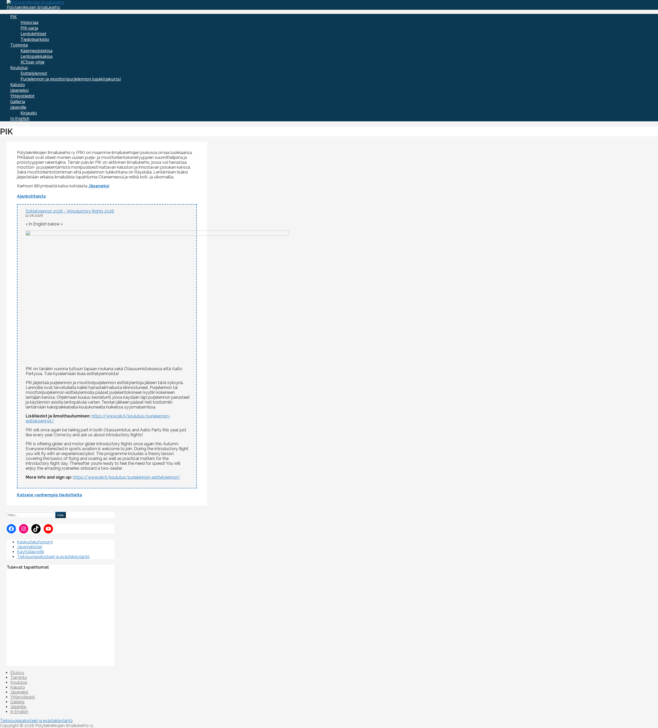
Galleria (17, 101)
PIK (13, 17)
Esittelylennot (34, 73)
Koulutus (19, 67)
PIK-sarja (29, 28)
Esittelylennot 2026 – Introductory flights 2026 (70, 211)
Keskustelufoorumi (35, 542)
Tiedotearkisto (35, 39)
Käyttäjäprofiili (30, 551)
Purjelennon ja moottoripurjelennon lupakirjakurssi (71, 79)
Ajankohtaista (31, 196)
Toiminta (19, 45)
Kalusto (17, 84)
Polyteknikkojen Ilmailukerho (33, 7)
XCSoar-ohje (32, 62)
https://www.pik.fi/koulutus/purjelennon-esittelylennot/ (126, 477)
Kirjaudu (29, 113)
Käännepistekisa (36, 50)
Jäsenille (18, 107)
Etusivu (17, 672)
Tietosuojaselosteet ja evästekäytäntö (53, 556)
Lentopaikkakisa (36, 56)
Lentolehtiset (33, 34)
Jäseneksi (19, 90)
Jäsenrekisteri (29, 546)
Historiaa (29, 22)
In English (19, 118)
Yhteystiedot (22, 96)
